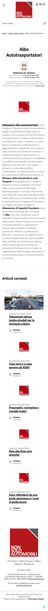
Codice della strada (16, 33)
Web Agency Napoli (36, 599)
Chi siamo (12, 560)
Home (4, 33)
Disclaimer (29, 563)
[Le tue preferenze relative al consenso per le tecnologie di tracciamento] (44, 607)
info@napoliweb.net (24, 585)
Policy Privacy (26, 560)
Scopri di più (40, 86)
